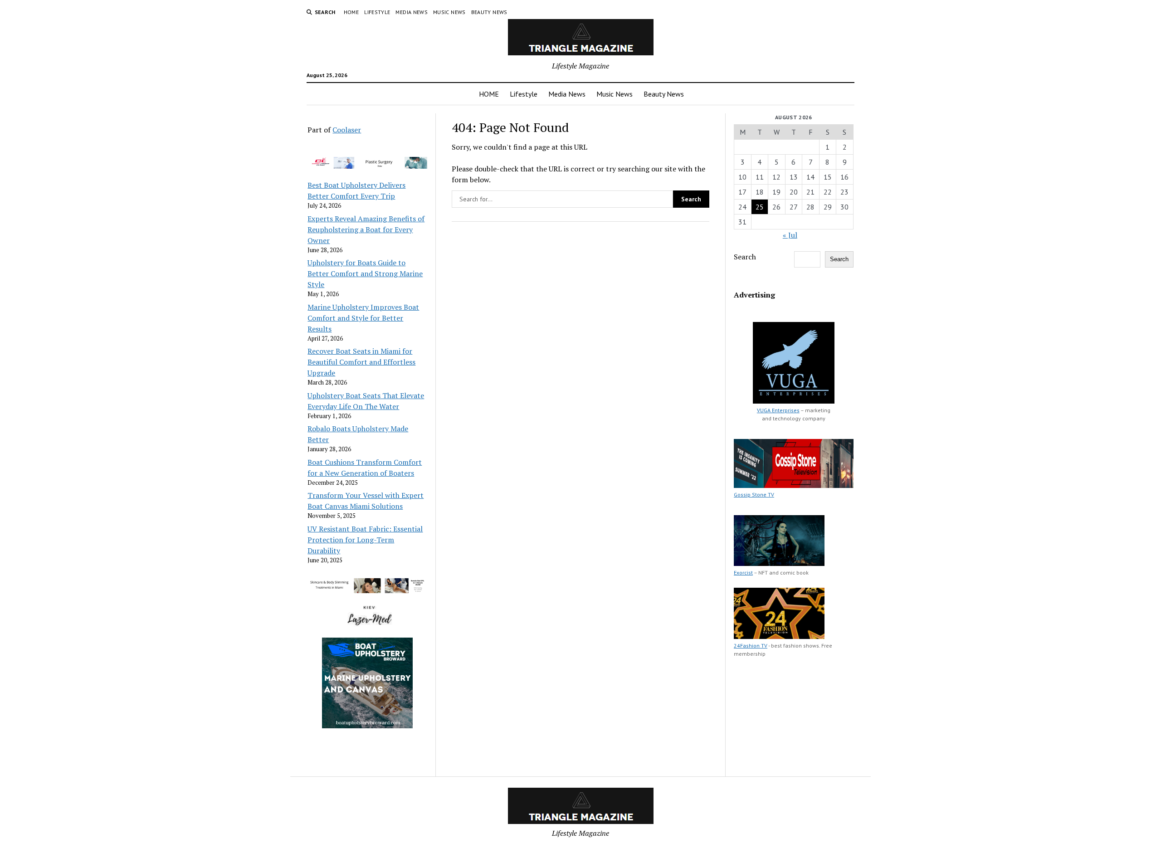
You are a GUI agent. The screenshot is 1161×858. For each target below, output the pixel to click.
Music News (449, 12)
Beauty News (489, 12)
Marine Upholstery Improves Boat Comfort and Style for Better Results (363, 318)
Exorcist (743, 572)
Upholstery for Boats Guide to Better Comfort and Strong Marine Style (365, 273)
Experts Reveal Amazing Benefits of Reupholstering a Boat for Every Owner (365, 229)
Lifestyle (377, 12)
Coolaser (346, 130)
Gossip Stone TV (754, 494)
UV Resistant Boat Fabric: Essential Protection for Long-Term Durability (365, 540)
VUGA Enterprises (778, 410)
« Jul (790, 235)
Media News (411, 12)
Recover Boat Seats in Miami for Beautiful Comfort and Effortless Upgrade (361, 362)
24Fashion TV (750, 645)
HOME (351, 12)
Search (745, 257)
